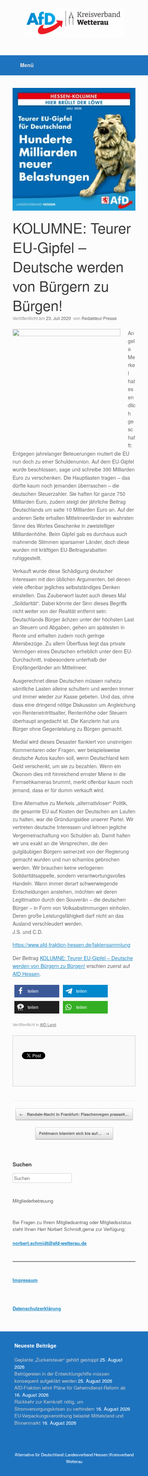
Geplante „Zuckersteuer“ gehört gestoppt (56, 1359)
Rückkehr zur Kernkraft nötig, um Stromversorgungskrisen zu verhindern (54, 1405)
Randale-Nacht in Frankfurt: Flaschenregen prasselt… (74, 1114)
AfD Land (48, 1024)
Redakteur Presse (99, 318)
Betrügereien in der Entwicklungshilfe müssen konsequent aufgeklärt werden (61, 1377)
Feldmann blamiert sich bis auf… (74, 1133)
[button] (36, 991)
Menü (27, 65)
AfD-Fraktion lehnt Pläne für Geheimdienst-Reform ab (69, 1387)
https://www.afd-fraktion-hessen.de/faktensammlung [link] (71, 944)
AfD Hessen (26, 973)
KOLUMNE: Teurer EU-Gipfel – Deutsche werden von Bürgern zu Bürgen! (72, 266)
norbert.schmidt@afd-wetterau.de (50, 1243)
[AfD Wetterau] (74, 22)
